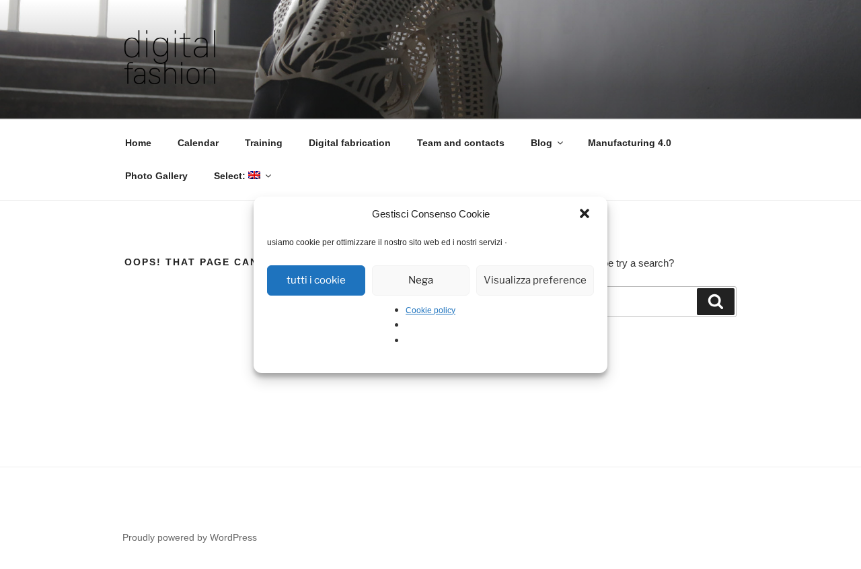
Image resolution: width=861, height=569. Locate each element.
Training (264, 142)
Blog (541, 142)
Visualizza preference (535, 280)
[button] (586, 215)
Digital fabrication (350, 142)
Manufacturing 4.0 (629, 142)
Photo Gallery (156, 175)
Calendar (198, 142)
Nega (420, 280)
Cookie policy (430, 310)
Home (138, 142)
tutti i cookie (316, 280)
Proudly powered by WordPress (189, 537)
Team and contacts (460, 142)
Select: (231, 175)
